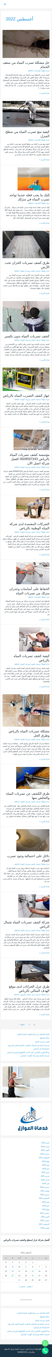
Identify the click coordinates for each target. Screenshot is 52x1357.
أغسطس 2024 (44, 1198)
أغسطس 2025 (44, 1158)
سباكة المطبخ (44, 1038)
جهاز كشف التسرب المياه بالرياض (26, 395)
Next (21, 1025)
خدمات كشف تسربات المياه (30, 271)
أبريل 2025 (45, 1172)
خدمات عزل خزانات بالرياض (30, 995)
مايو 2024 (45, 1206)
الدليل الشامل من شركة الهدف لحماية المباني (33, 1034)
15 (33, 1271)
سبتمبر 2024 (44, 1195)
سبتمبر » (22, 1286)
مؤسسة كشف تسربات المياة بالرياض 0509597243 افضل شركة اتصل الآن (29, 459)
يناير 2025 (45, 1183)
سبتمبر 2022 (44, 1220)
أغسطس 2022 (44, 1224)
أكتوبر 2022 (45, 1217)
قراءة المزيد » (44, 93)
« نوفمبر (30, 1286)
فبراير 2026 (45, 1146)
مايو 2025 (45, 1169)
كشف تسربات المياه (42, 1042)
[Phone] (45, 1351)
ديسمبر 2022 (44, 1213)
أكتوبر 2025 (45, 1150)
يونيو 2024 (45, 1202)
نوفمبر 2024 (45, 1191)
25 (13, 1276)
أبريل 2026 (45, 1143)
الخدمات (37, 71)
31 (19, 1280)
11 (12, 1267)
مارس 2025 (45, 1176)
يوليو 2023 (45, 1209)
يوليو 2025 (45, 1161)
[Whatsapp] (45, 1343)
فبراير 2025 (45, 1180)
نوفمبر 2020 (45, 1228)
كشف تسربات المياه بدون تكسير (26, 336)
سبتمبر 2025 (44, 1154)
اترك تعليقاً (45, 71)
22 (33, 1276)
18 (13, 1271)
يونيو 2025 (45, 1165)
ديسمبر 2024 (44, 1187)
